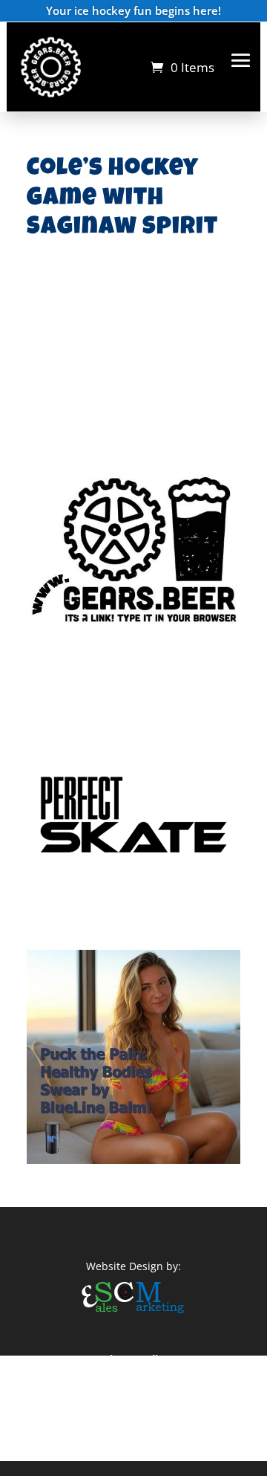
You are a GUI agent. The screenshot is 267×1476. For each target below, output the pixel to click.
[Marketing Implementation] (133, 1315)
